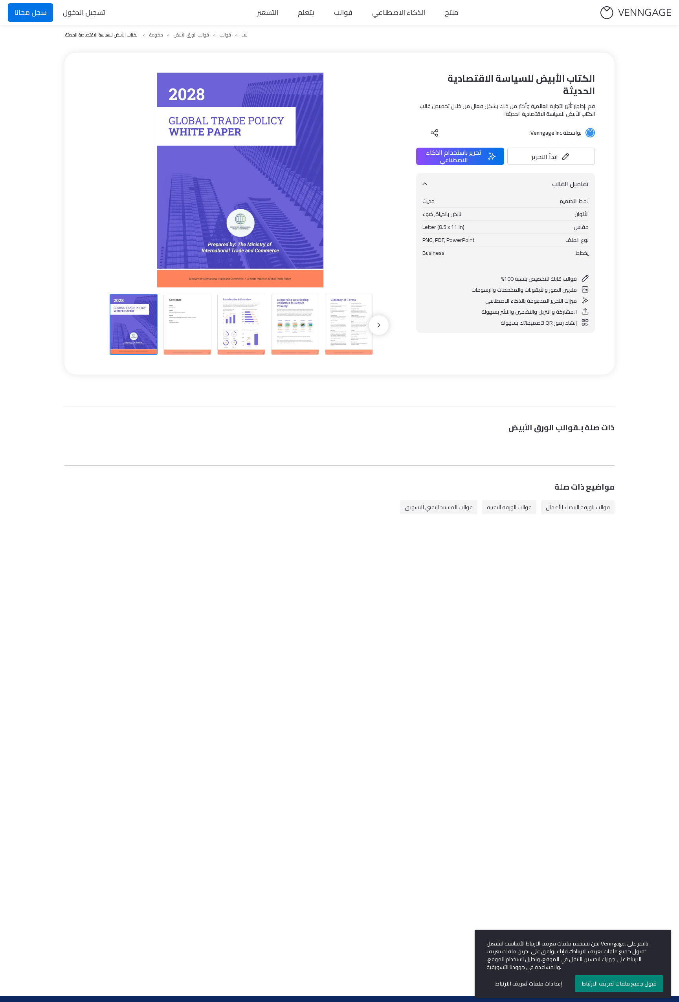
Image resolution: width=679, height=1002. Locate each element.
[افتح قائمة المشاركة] (434, 132)
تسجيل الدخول (84, 12)
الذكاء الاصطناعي (398, 12)
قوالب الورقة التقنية (509, 507)
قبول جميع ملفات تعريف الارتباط (619, 983)
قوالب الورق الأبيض (191, 35)
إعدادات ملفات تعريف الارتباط (528, 983)
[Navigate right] (379, 325)
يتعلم (306, 12)
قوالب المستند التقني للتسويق (439, 507)
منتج (452, 12)
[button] (551, 156)
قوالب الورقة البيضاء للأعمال (578, 507)
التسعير (267, 12)
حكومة (156, 35)
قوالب (343, 12)
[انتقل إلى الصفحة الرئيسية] (635, 12)
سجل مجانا (30, 12)
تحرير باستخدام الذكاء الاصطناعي (453, 156)
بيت (245, 35)
